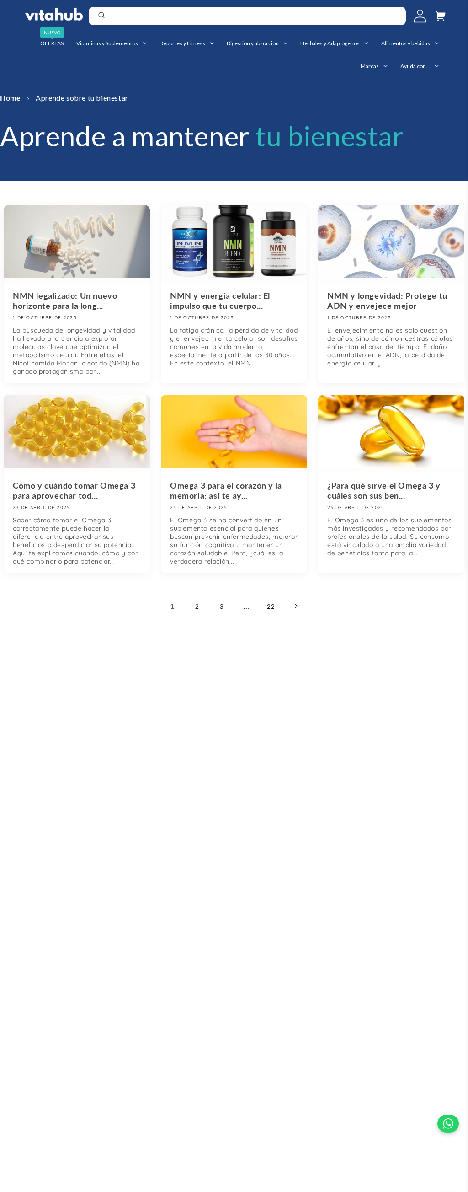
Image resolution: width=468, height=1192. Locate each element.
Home (10, 97)
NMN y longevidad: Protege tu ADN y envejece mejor (387, 300)
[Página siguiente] (296, 606)
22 (271, 606)
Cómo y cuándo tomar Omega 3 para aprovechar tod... (74, 490)
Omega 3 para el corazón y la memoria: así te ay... (226, 490)
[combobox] (247, 16)
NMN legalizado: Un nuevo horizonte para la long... (65, 300)
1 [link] (172, 605)
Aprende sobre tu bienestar (82, 97)
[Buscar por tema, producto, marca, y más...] (396, 17)
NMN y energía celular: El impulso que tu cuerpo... (220, 300)
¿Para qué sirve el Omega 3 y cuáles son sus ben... (384, 490)
